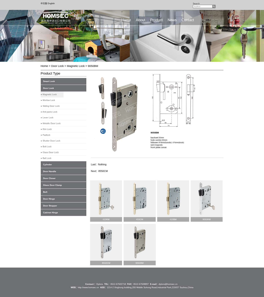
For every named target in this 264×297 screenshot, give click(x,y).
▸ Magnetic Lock (49, 94)
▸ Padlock (45, 135)
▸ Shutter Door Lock (50, 141)
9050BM (140, 263)
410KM (106, 219)
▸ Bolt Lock (46, 146)
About (140, 20)
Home (126, 20)
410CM (139, 219)
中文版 (44, 3)
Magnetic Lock (76, 66)
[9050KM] (207, 198)
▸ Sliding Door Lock (50, 106)
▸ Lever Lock (47, 117)
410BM (173, 219)
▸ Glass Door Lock (50, 152)
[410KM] (106, 198)
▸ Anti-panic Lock (49, 112)
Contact (188, 20)
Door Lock (57, 66)
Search (196, 3)
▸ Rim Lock (46, 129)
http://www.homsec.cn (88, 287)
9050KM (207, 219)
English (51, 3)
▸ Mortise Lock (48, 100)
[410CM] (140, 198)
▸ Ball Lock (46, 158)
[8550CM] (106, 242)
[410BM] (173, 198)
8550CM (103, 171)
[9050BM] (140, 242)
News (172, 20)
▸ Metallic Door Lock (51, 123)
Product (156, 20)
